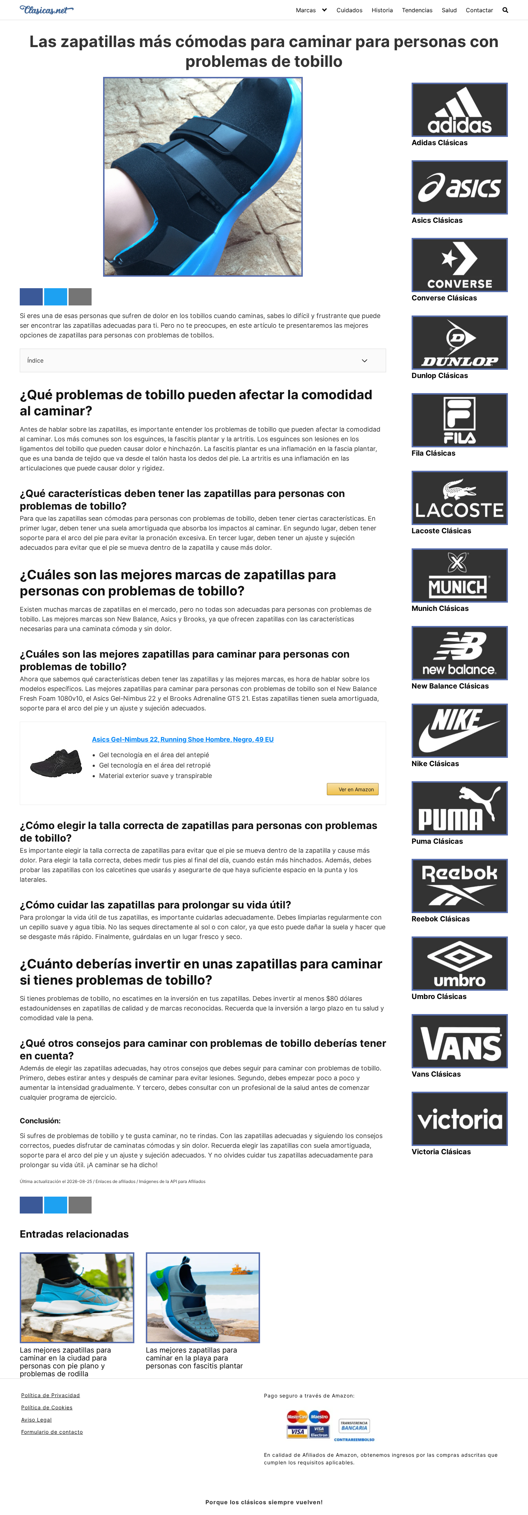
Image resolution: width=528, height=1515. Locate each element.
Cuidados (349, 10)
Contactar (479, 10)
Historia (382, 10)
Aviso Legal (36, 1420)
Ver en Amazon (356, 789)
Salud (449, 10)
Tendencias (417, 10)
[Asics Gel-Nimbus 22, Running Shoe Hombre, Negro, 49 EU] (56, 763)
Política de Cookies (47, 1407)
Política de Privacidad (50, 1395)
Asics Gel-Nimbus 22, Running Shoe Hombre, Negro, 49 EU (183, 739)
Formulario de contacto (52, 1432)
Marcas (306, 10)
